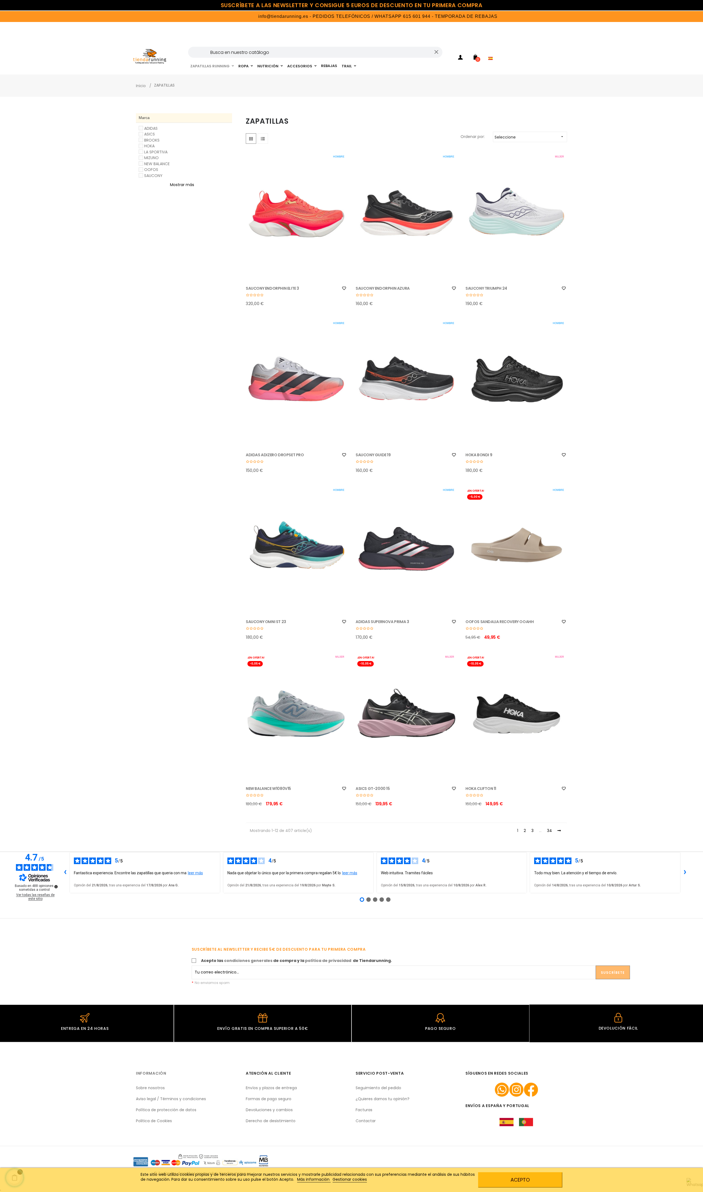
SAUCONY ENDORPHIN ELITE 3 (272, 288)
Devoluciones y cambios (269, 1110)
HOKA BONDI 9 (478, 455)
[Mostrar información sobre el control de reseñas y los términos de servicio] (56, 886)
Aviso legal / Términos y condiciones (171, 1099)
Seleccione (529, 137)
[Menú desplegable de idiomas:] (491, 51)
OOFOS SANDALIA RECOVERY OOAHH (499, 621)
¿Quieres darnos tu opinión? (382, 1099)
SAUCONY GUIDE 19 (373, 455)
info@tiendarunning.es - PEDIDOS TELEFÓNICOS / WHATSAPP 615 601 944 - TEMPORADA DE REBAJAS (342, 16)
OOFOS (151, 169)
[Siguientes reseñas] (685, 872)
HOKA (149, 146)
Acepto (520, 1179)
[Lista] (263, 138)
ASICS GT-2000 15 (373, 788)
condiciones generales (248, 960)
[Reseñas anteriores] (65, 872)
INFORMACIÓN (151, 1073)
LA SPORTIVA (156, 152)
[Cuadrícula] (251, 138)
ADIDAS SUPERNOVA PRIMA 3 (382, 621)
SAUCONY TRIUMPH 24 (486, 288)
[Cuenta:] (460, 58)
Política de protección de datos (166, 1110)
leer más (195, 873)
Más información (314, 1179)
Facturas (364, 1110)
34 (549, 830)
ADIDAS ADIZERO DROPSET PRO (275, 455)
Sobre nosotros (150, 1088)
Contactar (366, 1121)
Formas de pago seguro (268, 1099)
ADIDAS (151, 128)
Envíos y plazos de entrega (271, 1088)
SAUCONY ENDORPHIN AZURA (383, 288)
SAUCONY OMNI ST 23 (266, 621)
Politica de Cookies (154, 1121)
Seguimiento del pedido (378, 1088)
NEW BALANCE (157, 164)
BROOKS (152, 140)
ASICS (149, 134)
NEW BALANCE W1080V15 (268, 788)
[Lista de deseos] (344, 288)
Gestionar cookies (350, 1179)
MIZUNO (151, 158)
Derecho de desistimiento (270, 1121)
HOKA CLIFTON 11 (480, 788)
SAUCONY (153, 175)
